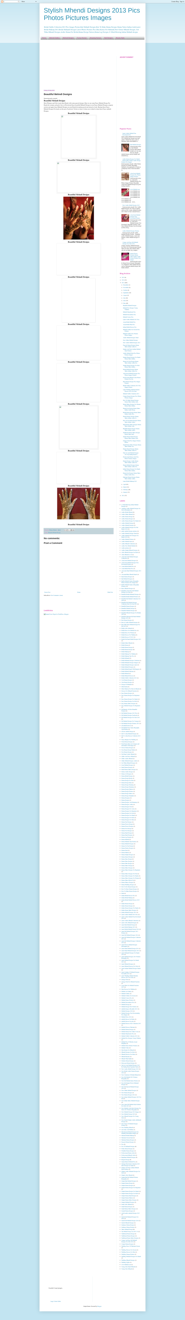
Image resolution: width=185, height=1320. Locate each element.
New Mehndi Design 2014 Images (130, 1112)
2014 (123, 280)
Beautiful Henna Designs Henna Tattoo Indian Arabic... (131, 429)
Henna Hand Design (126, 833)
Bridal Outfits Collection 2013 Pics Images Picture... (132, 386)
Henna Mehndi (125, 839)
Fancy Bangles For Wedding (128, 739)
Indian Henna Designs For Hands (130, 908)
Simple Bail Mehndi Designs (128, 1181)
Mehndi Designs (68, 38)
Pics (122, 1144)
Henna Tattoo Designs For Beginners (130, 870)
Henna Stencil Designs (127, 857)
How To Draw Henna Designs (129, 889)
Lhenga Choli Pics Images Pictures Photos (132, 441)
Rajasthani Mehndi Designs (128, 1157)
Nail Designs (108, 38)
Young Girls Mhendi (126, 1269)
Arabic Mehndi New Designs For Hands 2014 (130, 536)
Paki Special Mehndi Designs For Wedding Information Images (130, 1132)
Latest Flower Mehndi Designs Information (129, 945)
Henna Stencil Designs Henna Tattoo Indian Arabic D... (130, 449)
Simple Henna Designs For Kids (129, 1193)
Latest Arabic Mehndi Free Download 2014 (129, 134)
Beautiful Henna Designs (127, 606)
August (125, 295)
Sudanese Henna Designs (127, 1227)
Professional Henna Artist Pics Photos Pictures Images (131, 457)
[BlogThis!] (67, 530)
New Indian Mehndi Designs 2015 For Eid (131, 1097)
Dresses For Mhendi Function (129, 691)
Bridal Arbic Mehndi (126, 628)
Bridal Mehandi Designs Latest (129, 665)
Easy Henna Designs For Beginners (130, 695)
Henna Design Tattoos (127, 793)
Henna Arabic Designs (127, 772)
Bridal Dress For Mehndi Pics (129, 630)
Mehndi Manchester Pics (129, 312)
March (125, 487)
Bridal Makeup (125, 651)
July (124, 298)
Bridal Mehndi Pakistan (127, 671)
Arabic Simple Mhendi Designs (129, 550)
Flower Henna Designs (127, 747)
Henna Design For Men (127, 780)
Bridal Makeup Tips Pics (127, 656)
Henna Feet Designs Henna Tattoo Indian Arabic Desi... (131, 473)
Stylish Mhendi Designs (127, 1223)
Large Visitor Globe (56, 1301)
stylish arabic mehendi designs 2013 (130, 1213)
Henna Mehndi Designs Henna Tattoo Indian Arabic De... (131, 465)
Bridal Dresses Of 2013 (127, 637)
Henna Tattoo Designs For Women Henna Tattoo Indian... (132, 405)
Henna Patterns (125, 852)
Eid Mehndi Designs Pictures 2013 (130, 723)
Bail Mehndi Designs (135, 144)
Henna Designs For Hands (128, 815)
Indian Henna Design (126, 903)
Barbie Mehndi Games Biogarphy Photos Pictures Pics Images (130, 581)
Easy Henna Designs (126, 693)
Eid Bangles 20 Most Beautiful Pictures (129, 710)
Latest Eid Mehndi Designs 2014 (129, 935)
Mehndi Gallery (54, 38)
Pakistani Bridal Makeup (127, 1135)
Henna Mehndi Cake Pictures (128, 841)
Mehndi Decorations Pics (129, 314)
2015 (123, 277)
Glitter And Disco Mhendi (128, 756)
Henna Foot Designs (126, 830)
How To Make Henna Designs (129, 891)
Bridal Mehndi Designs (127, 667)
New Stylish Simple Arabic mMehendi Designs (131, 1120)
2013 (123, 282)
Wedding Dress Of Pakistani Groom (130, 1246)
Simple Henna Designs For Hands (130, 1191)
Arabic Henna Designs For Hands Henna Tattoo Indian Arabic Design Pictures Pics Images (130, 160)
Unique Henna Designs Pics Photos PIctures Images (132, 396)
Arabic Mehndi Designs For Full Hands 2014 (129, 528)
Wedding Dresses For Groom (128, 1250)
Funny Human (82, 38)
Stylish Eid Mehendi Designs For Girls (129, 1217)
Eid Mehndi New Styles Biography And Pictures (130, 728)
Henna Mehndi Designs (127, 844)
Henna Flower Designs (127, 826)
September (126, 292)
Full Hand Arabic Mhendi (128, 754)
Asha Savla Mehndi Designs (128, 560)
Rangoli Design (125, 1159)
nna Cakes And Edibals (127, 1129)
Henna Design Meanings (127, 787)
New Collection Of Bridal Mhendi (130, 1075)
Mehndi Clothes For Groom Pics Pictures (131, 330)
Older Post (110, 592)
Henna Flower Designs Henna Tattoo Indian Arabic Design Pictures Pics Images (135, 257)
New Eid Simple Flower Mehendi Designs (130, 1083)
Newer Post (47, 592)
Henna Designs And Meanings (129, 802)
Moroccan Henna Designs (128, 1063)
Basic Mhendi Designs (127, 588)
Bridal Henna (124, 645)
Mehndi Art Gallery (126, 991)
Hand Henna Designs (126, 767)
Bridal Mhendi (125, 673)
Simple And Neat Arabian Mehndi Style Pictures (131, 349)
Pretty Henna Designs (127, 1148)
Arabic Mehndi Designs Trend (130, 337)
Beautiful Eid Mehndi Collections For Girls (130, 599)
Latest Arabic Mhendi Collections (129, 920)
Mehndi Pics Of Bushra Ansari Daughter (129, 1042)
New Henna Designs (126, 1092)
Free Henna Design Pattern (128, 750)
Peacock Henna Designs (127, 1142)
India (122, 893)
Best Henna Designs (126, 620)
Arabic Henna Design (126, 516)
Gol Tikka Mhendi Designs (128, 763)
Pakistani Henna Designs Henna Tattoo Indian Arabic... (131, 477)
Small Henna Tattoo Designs (128, 1209)
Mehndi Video (125, 1048)
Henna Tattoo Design (126, 865)
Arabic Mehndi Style (126, 541)
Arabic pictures (125, 548)
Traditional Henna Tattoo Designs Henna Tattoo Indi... (131, 433)
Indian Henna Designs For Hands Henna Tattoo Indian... (131, 469)
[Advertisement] (96, 48)
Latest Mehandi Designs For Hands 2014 (130, 953)
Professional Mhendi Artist (128, 1155)
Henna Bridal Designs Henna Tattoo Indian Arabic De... (130, 370)
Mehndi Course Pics (128, 317)
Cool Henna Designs (126, 680)
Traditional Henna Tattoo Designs (129, 1238)
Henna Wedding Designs (127, 884)
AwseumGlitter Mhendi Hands (129, 574)
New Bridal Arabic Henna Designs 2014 (130, 1071)
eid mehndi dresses (126, 725)
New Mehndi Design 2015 (128, 1114)
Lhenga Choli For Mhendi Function (130, 982)
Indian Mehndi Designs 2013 (128, 912)
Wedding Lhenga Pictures (127, 1254)
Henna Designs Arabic (127, 804)
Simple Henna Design (127, 1183)
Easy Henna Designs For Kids (129, 701)
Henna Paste (124, 850)
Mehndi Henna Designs (127, 1029)
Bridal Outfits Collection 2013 (129, 678)
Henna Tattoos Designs (127, 882)
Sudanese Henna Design (127, 1225)
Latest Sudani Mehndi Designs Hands (131, 968)
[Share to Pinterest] (73, 530)
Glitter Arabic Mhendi (127, 758)
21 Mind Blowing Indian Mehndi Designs (129, 505)
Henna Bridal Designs (127, 776)
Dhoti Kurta (124, 686)
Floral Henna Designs (127, 742)
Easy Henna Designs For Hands (129, 699)
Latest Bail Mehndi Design (128, 925)
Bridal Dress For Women (127, 632)
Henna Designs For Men (127, 820)
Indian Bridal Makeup (127, 897)
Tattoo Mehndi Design (127, 1229)
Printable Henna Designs (127, 1151)
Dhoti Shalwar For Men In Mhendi (130, 689)
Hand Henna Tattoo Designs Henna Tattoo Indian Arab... (132, 425)
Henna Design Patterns (127, 789)
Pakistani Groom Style (127, 1138)
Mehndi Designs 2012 (127, 1011)
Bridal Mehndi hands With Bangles (130, 669)
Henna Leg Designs (126, 837)
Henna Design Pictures (127, 791)
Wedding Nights (125, 1262)
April (124, 484)
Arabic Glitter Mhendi (127, 514)
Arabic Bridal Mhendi (127, 512)
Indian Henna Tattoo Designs (128, 910)
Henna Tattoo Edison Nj (127, 880)
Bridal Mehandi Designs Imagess (129, 662)
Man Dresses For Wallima (128, 989)
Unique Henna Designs (127, 1244)
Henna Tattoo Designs (127, 868)
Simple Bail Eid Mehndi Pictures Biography (129, 1178)
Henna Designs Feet (126, 806)
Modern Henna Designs (127, 1061)
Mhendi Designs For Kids (128, 1052)
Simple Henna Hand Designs (128, 1195)
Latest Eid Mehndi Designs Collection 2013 (131, 938)
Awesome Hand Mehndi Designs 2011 (131, 571)
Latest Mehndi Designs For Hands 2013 (130, 961)
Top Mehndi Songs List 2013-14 (129, 1231)
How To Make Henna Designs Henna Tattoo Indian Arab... (131, 401)
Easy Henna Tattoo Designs (128, 703)
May (124, 303)
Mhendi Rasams (125, 1056)
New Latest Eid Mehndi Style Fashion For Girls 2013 (131, 1105)
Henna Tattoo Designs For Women (130, 878)
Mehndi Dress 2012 (126, 1017)
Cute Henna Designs (126, 682)
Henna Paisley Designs (127, 848)
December (126, 285)
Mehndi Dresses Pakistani (128, 1027)
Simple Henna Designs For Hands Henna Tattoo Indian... (131, 358)
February (125, 489)
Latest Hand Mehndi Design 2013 (130, 948)
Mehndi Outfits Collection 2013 (131, 394)
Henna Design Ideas (126, 782)
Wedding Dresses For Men (128, 1252)
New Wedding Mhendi (127, 1127)
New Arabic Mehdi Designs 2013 (131, 205)
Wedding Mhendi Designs (128, 1260)
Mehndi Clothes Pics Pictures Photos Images (130, 334)
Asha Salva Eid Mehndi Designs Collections (129, 557)
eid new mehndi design (127, 731)
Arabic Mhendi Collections (128, 543)
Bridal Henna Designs (127, 649)
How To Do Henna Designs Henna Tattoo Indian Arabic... (132, 421)
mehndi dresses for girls (127, 1021)
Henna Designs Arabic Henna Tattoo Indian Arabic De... (130, 461)
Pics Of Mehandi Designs (128, 1146)
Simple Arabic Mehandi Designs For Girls (130, 1172)
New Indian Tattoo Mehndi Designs (130, 1100)
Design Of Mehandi (126, 684)
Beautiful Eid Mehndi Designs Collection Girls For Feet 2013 (129, 603)
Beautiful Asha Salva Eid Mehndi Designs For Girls (129, 591)
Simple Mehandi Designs (127, 1202)
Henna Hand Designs (126, 835)
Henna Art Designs (126, 774)
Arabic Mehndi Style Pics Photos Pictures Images (131, 354)
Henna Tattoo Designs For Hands (129, 876)
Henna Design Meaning (127, 785)
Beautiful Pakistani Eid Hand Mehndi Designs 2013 (130, 617)
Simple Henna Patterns (127, 1198)
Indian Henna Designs (127, 906)
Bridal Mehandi (125, 658)
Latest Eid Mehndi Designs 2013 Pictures (129, 932)
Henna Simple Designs (127, 854)
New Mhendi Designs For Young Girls (130, 1117)
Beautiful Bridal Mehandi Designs (130, 594)
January (125, 492)
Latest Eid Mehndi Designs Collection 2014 (131, 941)
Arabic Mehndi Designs (127, 525)
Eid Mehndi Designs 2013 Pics (129, 713)
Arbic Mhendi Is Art (126, 554)
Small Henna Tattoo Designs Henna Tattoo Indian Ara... (132, 445)
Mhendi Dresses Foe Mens (128, 1054)
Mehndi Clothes (125, 993)
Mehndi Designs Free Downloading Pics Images (130, 1013)
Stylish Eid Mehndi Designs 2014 (130, 1220)
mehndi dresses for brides (127, 1019)
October (125, 290)
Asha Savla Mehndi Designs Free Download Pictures (135, 216)
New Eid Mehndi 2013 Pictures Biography (129, 1077)
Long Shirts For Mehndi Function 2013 (130, 986)
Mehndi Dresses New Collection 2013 (131, 1023)
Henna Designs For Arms (128, 809)
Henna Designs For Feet (127, 813)
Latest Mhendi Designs (127, 964)
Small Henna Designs (126, 1206)
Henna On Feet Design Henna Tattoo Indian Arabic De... (130, 362)
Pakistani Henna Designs (127, 1140)
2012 (123, 495)
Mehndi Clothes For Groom (128, 996)
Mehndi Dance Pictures (127, 1000)
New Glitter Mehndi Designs (130, 340)
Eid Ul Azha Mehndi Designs (129, 733)
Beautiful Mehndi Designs (54, 532)
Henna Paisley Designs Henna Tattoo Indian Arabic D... (130, 417)
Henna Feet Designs (126, 822)
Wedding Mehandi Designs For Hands (131, 1256)
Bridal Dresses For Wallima (128, 635)
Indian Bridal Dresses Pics (130, 327)
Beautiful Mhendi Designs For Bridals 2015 (131, 613)
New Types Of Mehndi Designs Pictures (129, 1124)
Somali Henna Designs (127, 1211)
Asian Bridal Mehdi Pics (129, 322)
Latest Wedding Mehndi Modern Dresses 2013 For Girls (131, 390)
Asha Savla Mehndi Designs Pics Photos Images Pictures (135, 174)
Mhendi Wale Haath (126, 1058)
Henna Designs (125, 800)
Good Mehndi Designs (127, 765)
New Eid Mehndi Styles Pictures (129, 1081)
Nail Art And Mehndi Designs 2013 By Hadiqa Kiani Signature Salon (130, 1066)
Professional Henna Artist (128, 1153)
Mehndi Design (125, 1004)
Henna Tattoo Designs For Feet (129, 874)
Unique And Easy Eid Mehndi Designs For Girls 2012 (130, 243)
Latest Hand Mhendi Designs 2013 (130, 950)
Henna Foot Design (126, 828)
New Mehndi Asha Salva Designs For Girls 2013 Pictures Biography (131, 1108)
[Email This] (65, 530)
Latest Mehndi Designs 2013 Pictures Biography (130, 957)
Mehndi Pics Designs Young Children (130, 308)
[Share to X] (69, 530)
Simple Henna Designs (127, 1185)
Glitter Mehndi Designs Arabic (129, 761)
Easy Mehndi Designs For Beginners (130, 705)
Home (44, 38)
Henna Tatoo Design (126, 859)
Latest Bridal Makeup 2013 (130, 481)
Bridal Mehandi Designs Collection (130, 660)
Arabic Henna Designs (127, 519)
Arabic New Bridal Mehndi (128, 546)
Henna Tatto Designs (126, 863)
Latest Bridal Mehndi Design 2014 (130, 929)
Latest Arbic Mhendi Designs (128, 922)
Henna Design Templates (127, 796)
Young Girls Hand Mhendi (128, 1267)
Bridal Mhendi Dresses (127, 676)
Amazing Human (95, 38)
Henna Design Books (126, 778)
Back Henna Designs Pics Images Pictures (131, 382)
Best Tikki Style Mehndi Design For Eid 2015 (130, 625)
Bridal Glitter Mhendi (126, 643)
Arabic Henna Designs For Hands (130, 521)
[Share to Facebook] (71, 530)
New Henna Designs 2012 (128, 1095)
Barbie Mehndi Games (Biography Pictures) (130, 585)
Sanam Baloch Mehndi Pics (128, 1162)
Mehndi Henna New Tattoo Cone (129, 1031)
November (126, 287)
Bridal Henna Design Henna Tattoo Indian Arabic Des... (132, 413)
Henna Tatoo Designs (126, 861)
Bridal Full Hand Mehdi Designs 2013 (131, 639)
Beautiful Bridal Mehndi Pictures (129, 596)
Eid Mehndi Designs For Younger (130, 721)
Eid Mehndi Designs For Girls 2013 (130, 717)
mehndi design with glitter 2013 (129, 1009)
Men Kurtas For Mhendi (127, 1050)
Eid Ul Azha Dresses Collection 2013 (130, 736)
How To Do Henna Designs (128, 887)
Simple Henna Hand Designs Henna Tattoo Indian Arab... (131, 437)
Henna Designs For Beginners (129, 811)
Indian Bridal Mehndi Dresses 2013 (130, 900)
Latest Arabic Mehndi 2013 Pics (131, 319)
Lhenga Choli (124, 979)
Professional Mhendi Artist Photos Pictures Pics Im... (132, 378)
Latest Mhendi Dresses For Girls (129, 966)
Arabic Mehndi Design (127, 523)
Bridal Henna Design (126, 647)
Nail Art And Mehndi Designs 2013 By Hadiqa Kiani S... (131, 453)
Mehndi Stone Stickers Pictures (129, 1045)
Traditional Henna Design (127, 1234)
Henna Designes (125, 798)
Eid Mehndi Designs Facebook (129, 715)
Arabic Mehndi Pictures (127, 539)
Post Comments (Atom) (57, 595)
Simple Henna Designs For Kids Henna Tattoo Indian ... (131, 366)
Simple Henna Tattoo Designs (129, 1200)
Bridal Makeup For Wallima (128, 654)
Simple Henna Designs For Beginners (131, 1187)
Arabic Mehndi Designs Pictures (130, 231)
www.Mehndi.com (135, 189)
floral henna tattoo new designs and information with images (130, 744)
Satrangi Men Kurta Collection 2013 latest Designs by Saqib (130, 1164)
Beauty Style (120, 38)
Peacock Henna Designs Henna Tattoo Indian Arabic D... (131, 345)
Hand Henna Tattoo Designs (128, 769)
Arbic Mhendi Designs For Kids (129, 552)
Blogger (99, 1306)
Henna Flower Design (127, 824)
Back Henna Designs (126, 576)
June (124, 300)
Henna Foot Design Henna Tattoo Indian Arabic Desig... (131, 409)
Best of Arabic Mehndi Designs (129, 622)
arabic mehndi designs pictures (129, 531)
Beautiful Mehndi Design (127, 608)
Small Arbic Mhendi (126, 1204)
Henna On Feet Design (127, 846)
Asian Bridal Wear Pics (129, 324)
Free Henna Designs (126, 752)
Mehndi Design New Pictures (129, 1006)
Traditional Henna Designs (128, 1236)
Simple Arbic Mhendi (126, 1175)
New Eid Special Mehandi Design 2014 (130, 1087)
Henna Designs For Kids (127, 817)
